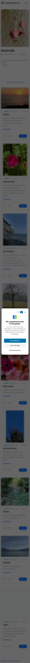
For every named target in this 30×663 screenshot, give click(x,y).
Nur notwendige (15, 345)
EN (17, 312)
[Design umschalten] (25, 312)
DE (21, 312)
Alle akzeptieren (15, 340)
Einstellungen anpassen (15, 350)
